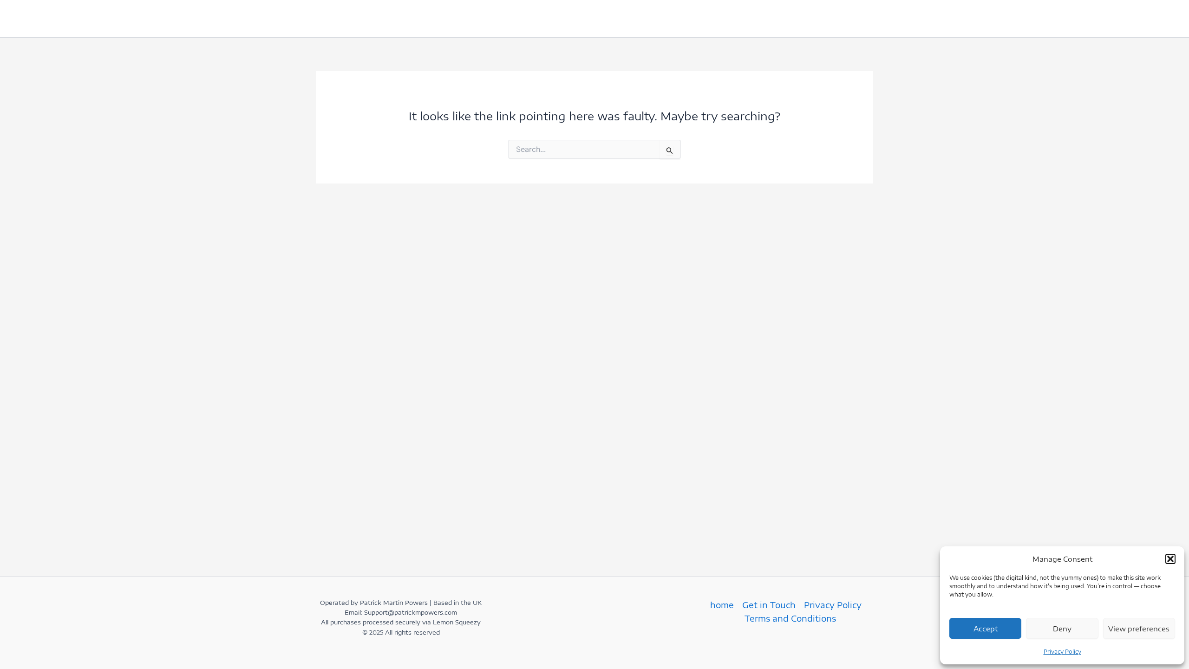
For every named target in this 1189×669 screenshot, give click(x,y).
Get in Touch (391, 18)
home (336, 18)
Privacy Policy (1062, 651)
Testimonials (461, 18)
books (516, 18)
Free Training (639, 18)
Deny (1062, 628)
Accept (985, 628)
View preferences (1138, 628)
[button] (1170, 559)
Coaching (565, 18)
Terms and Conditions (790, 618)
